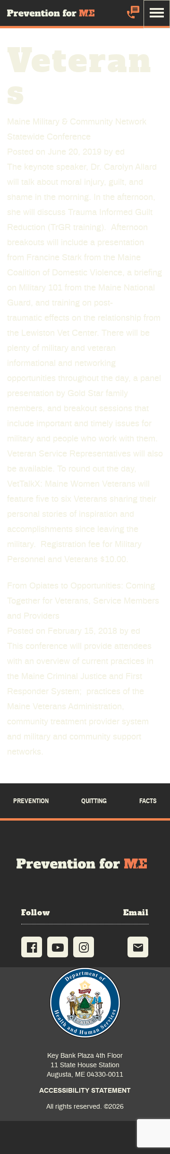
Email (138, 947)
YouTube (57, 947)
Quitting (94, 801)
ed (120, 152)
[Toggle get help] (132, 14)
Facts (148, 801)
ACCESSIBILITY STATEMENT (85, 1091)
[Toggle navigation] (157, 14)
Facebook (31, 947)
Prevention (31, 801)
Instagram (83, 947)
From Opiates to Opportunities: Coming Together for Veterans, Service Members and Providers (83, 601)
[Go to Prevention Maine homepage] (85, 863)
